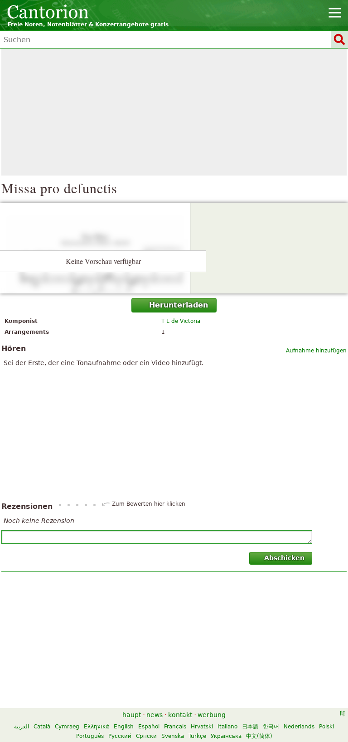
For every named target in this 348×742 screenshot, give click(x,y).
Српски (146, 736)
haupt (131, 714)
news (154, 714)
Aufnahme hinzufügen (316, 350)
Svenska (172, 736)
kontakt (180, 714)
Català (42, 726)
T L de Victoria (180, 321)
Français (175, 726)
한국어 (271, 726)
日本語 (250, 726)
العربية (21, 726)
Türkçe (197, 736)
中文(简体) (259, 736)
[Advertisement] (174, 112)
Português (90, 736)
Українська (226, 736)
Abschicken (284, 557)
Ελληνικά (96, 726)
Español (149, 726)
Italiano (227, 726)
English (124, 726)
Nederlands (299, 726)
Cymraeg (67, 726)
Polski (326, 726)
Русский (119, 736)
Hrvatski (202, 726)
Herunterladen (178, 305)
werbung (212, 714)
